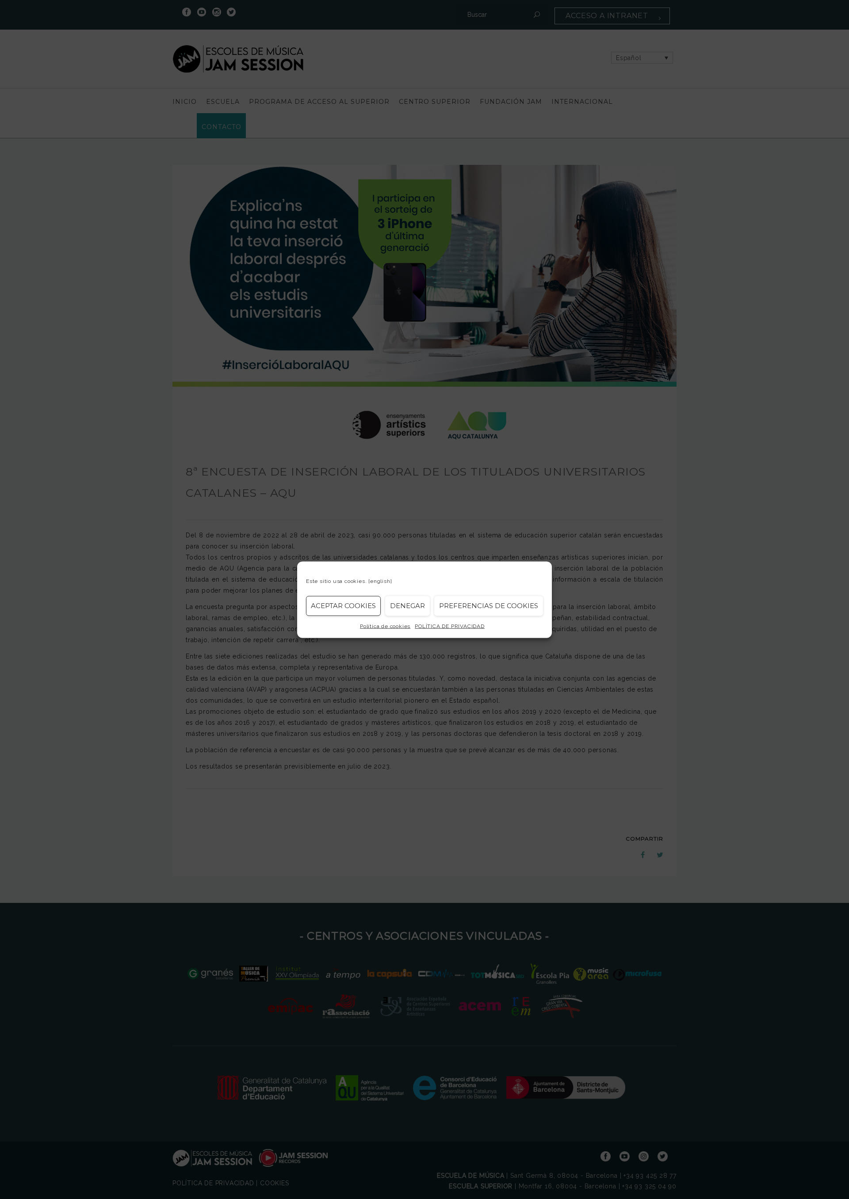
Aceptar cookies (343, 605)
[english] (380, 581)
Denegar (407, 605)
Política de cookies (385, 626)
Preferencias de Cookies (488, 605)
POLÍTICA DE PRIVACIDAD (450, 626)
